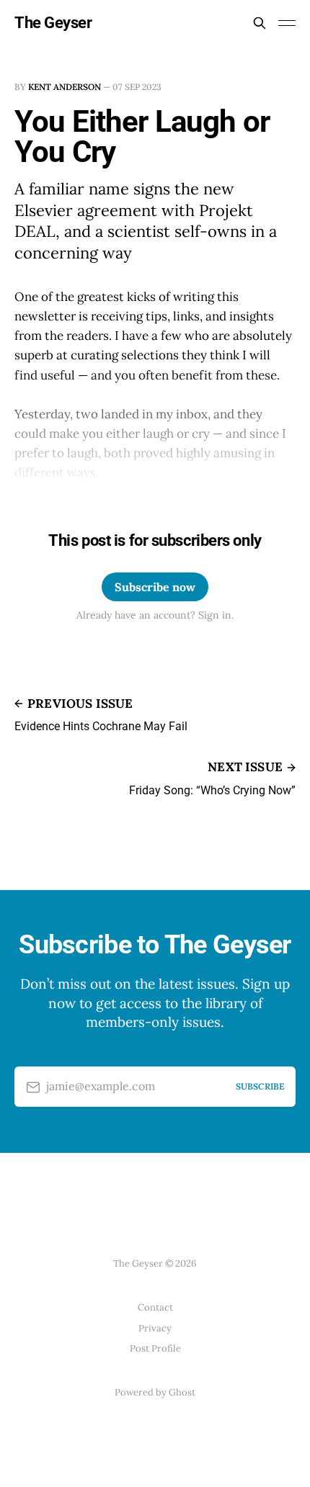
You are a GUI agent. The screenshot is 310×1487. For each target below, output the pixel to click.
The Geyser (53, 23)
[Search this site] (259, 23)
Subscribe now (155, 587)
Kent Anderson (64, 86)
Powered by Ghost (155, 1392)
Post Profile (155, 1348)
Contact (155, 1307)
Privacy (155, 1328)
